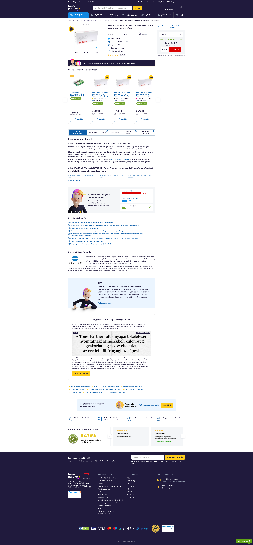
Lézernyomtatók (76, 392)
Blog (154, 2)
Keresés (137, 8)
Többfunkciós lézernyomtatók (96, 392)
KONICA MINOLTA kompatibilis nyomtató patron (105, 389)
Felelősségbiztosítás (104, 506)
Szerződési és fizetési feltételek (108, 478)
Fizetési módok (102, 492)
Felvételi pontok (103, 497)
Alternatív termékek (129, 132)
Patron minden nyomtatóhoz (82, 20)
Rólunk (129, 478)
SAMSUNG (130, 494)
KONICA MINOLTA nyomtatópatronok (106, 386)
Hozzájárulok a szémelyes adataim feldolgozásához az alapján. (156, 462)
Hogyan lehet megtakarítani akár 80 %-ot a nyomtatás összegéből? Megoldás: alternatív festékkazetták (105, 225)
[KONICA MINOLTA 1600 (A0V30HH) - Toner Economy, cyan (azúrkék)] (86, 49)
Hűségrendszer (103, 494)
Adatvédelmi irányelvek (105, 481)
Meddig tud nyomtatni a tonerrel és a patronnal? (86, 241)
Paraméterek (93, 132)
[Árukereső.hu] (75, 493)
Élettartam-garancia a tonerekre (108, 503)
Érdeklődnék (167, 405)
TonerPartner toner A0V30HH (130, 198)
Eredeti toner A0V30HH (128, 191)
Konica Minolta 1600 (111, 20)
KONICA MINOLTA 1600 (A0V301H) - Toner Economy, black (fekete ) (122, 94)
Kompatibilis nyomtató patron (133, 386)
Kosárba (176, 49)
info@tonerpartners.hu (151, 405)
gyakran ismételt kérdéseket (119, 159)
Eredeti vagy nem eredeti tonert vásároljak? (84, 228)
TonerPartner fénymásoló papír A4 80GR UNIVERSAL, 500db (78, 94)
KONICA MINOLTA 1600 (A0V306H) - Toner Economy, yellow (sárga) (100, 94)
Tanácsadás (115, 132)
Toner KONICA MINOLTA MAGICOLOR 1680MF (139, 176)
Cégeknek (161, 2)
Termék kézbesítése (144, 2)
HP (128, 489)
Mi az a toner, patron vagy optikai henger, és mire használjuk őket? (92, 222)
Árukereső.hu (74, 496)
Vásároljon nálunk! (105, 474)
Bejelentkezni (168, 9)
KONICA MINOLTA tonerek (134, 389)
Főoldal (70, 20)
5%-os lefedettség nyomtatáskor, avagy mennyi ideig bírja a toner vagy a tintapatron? (98, 231)
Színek (104, 132)
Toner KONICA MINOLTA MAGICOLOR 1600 (80, 176)
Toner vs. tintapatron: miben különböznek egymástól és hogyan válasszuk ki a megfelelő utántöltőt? (104, 238)
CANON (129, 492)
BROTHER (130, 497)
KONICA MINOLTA (98, 20)
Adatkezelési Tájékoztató (174, 461)
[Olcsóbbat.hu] (168, 526)
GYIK (99, 508)
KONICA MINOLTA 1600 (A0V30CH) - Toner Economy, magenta (144, 94)
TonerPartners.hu (134, 474)
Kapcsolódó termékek (146, 132)
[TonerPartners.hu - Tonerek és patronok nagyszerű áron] (74, 8)
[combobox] (171, 34)
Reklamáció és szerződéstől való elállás (110, 486)
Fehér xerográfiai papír (117, 392)
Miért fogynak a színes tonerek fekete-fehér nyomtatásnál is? (90, 244)
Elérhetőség (170, 2)
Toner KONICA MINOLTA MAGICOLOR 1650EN (110, 176)
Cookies (100, 483)
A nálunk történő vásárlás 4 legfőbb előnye (111, 500)
